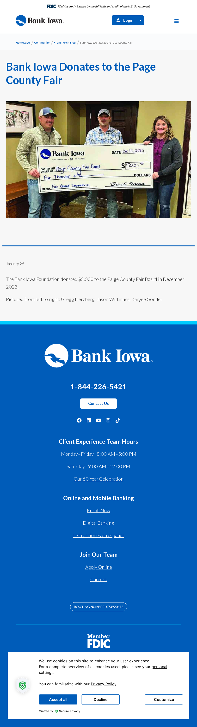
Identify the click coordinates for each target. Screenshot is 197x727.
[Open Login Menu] (140, 20)
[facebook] (79, 420)
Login (128, 20)
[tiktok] (117, 420)
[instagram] (108, 420)
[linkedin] (88, 420)
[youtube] (98, 420)
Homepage (23, 42)
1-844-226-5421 (98, 386)
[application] (98, 685)
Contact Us (98, 403)
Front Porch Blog (64, 42)
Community (41, 42)
